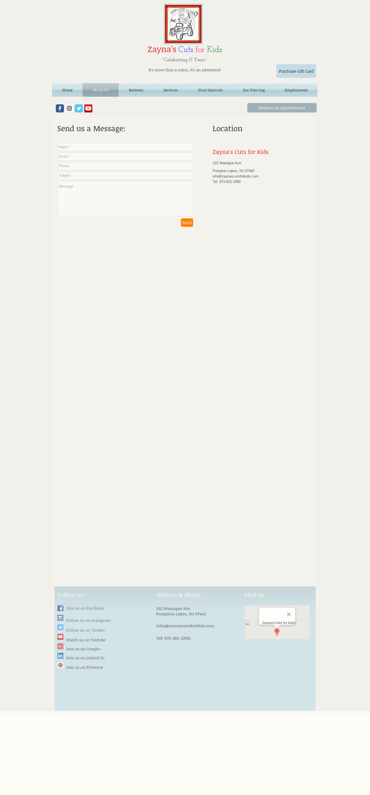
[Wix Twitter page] (79, 108)
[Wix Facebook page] (60, 108)
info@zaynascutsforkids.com (235, 176)
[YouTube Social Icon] (88, 108)
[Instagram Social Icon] (69, 108)
